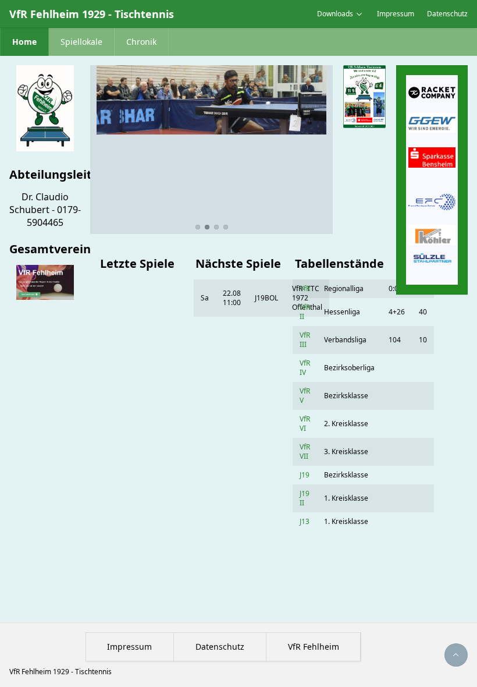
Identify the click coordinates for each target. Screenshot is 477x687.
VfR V (305, 395)
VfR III (305, 339)
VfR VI (305, 423)
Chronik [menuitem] (141, 41)
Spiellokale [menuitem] (81, 41)
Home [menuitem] (24, 41)
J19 (304, 475)
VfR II (305, 311)
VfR (305, 288)
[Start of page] (456, 655)
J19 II (304, 498)
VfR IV (305, 367)
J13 (304, 521)
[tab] (197, 227)
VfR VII (305, 451)
